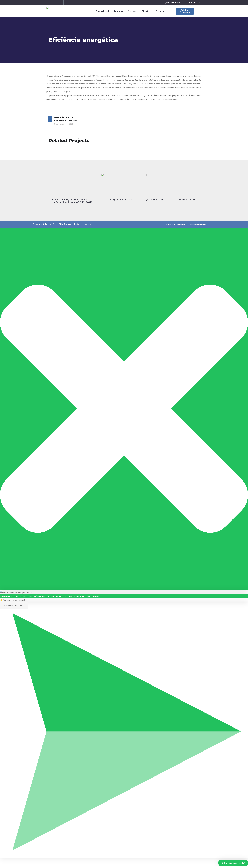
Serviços (132, 11)
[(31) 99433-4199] (186, 193)
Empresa (118, 11)
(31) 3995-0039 (154, 199)
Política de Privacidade (175, 224)
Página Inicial (102, 11)
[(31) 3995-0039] (154, 193)
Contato (160, 11)
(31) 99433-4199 (185, 199)
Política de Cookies (198, 224)
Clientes (146, 11)
